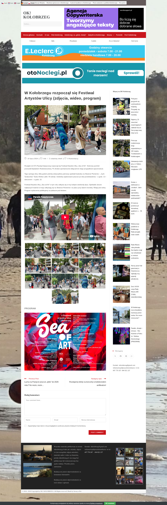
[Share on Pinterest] (126, 356)
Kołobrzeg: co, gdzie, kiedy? (75, 35)
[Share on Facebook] (120, 356)
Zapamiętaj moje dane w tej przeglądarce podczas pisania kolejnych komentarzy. (57, 426)
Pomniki (119, 35)
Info (52, 41)
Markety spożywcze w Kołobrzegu (58, 3)
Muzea (109, 35)
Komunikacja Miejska (38, 3)
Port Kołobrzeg (130, 35)
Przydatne (73, 41)
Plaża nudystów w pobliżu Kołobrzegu (105, 3)
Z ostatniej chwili (55, 158)
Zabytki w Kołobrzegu (96, 35)
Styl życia (134, 41)
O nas (47, 35)
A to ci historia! (114, 41)
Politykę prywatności (96, 503)
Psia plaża (122, 3)
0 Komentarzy (72, 158)
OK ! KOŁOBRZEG (46, 491)
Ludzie (93, 41)
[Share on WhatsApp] (131, 356)
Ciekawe (32, 41)
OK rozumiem (109, 503)
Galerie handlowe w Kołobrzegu (80, 3)
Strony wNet (77, 491)
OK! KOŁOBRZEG (36, 15)
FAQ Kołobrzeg (57, 35)
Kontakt (39, 35)
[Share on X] (115, 356)
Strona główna (28, 35)
